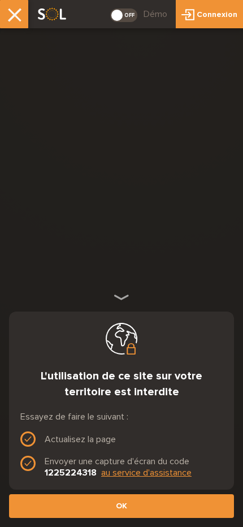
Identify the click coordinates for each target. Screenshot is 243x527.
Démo (155, 13)
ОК (121, 506)
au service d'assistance (146, 472)
